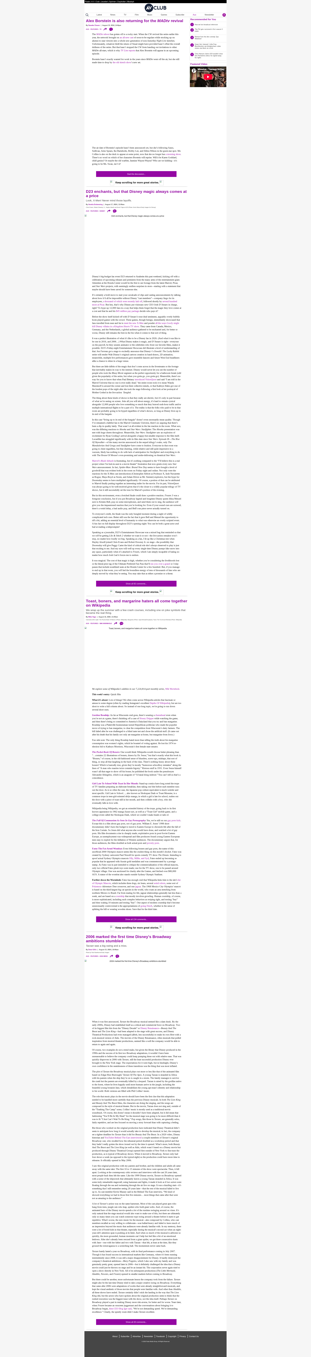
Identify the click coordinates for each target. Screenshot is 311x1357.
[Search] (86, 15)
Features (94, 29)
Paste (87, 1)
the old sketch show (122, 62)
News (112, 15)
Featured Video (198, 64)
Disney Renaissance (149, 1028)
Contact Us (194, 1336)
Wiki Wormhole (106, 623)
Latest (99, 15)
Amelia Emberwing (95, 204)
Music (149, 15)
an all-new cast (126, 37)
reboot (103, 34)
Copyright (172, 1336)
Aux (194, 15)
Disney (102, 211)
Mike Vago (92, 617)
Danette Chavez (94, 25)
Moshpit (130, 1)
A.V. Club (95, 1)
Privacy (182, 1336)
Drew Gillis (92, 950)
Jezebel (104, 1)
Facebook (160, 1336)
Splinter (112, 1)
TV (125, 15)
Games (164, 15)
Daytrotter (121, 1)
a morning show (173, 154)
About (114, 1336)
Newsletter (209, 15)
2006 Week (104, 956)
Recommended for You (203, 19)
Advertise (137, 1336)
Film (137, 15)
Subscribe (180, 15)
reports (128, 50)
